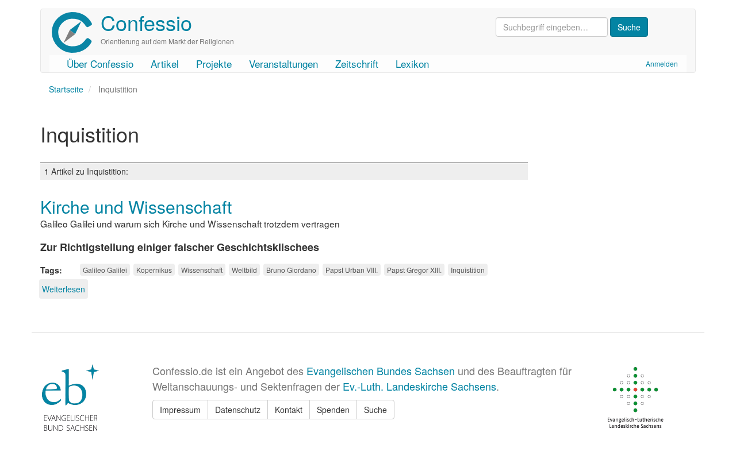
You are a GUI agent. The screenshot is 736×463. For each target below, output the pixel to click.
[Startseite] (76, 32)
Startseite (66, 89)
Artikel (165, 63)
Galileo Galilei (105, 270)
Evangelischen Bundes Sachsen (380, 370)
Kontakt (288, 409)
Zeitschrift (356, 63)
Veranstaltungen (283, 63)
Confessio (146, 22)
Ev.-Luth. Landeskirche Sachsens (419, 386)
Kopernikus (154, 270)
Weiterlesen (63, 289)
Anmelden (662, 63)
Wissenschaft (202, 270)
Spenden (333, 409)
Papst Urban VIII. (351, 270)
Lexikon (412, 63)
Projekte (214, 63)
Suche (375, 409)
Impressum (180, 409)
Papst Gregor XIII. (414, 270)
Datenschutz (237, 409)
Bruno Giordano (291, 270)
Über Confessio (100, 63)
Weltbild (244, 270)
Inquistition (468, 270)
